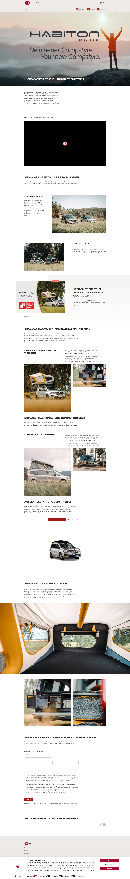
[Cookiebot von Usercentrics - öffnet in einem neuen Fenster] (18, 876)
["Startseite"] (27, 3)
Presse (26, 850)
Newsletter (27, 853)
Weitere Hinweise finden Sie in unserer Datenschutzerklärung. (60, 872)
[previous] (100, 824)
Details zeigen (81, 876)
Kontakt (26, 856)
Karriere (26, 848)
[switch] (48, 876)
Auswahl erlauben (109, 864)
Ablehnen (109, 868)
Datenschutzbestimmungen (57, 803)
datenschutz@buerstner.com (33, 791)
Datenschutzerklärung (65, 779)
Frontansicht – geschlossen (57, 520)
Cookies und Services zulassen (109, 860)
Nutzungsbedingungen (70, 803)
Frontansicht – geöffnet (73, 520)
